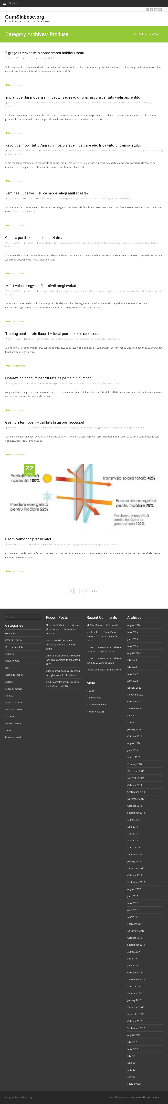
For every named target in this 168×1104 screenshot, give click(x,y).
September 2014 (136, 979)
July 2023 (132, 666)
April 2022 (132, 680)
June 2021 (132, 715)
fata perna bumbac (60, 383)
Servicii (8, 730)
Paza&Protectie (13, 709)
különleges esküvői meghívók (109, 291)
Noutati (9, 695)
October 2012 (134, 1021)
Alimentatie (11, 633)
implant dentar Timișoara (130, 102)
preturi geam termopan (134, 427)
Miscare (9, 681)
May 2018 (132, 833)
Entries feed (95, 697)
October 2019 (134, 785)
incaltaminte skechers (90, 243)
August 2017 (134, 889)
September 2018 (136, 812)
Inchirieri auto (12, 660)
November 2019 (136, 777)
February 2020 (135, 764)
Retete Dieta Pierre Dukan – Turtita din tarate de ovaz (102, 636)
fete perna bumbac (111, 383)
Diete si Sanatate (14, 647)
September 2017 (136, 882)
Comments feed (97, 704)
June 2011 (132, 1062)
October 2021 (134, 701)
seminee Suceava (85, 198)
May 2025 (132, 646)
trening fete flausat (59, 339)
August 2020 (134, 743)
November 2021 (136, 694)
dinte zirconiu (61, 102)
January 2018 (134, 861)
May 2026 (132, 632)
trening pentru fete (98, 339)
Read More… (12, 77)
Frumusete (11, 653)
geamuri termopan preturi (111, 427)
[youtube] (160, 10)
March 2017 (133, 916)
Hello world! (112, 625)
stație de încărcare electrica (53, 150)
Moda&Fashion (13, 688)
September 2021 (136, 708)
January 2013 (134, 1000)
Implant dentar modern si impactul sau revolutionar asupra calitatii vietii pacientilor (73, 97)
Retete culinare (13, 723)
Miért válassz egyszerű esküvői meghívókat (40, 286)
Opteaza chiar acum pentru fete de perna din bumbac (48, 378)
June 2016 (132, 965)
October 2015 (134, 972)
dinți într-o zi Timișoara (78, 102)
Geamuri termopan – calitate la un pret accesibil (44, 422)
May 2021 (132, 722)
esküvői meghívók (71, 291)
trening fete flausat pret (78, 339)
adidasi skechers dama (49, 243)
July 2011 (132, 1055)
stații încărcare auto (149, 150)
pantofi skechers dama (110, 243)
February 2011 (135, 1083)
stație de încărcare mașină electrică (81, 150)
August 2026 (134, 625)
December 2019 (135, 771)
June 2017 (132, 896)
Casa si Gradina (13, 639)
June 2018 (132, 826)
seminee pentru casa (67, 198)
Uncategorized (13, 737)
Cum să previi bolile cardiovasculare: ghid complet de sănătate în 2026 (63, 659)
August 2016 (134, 951)
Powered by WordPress (118, 1097)
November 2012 (136, 1014)
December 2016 (135, 930)
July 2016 (132, 958)
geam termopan (52, 427)
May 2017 (132, 903)
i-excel (141, 1097)
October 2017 (134, 875)
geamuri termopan (68, 427)
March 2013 (133, 986)
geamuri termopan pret (87, 427)
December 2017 (135, 868)
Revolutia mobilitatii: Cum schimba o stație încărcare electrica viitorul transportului (73, 145)
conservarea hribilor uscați (49, 58)
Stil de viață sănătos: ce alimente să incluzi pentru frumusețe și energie (63, 629)
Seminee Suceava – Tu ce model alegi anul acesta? (47, 193)
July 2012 (132, 1041)
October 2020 (134, 736)
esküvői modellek (87, 291)
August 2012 (134, 1034)
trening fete (44, 339)
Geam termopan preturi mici (28, 539)
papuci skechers (128, 243)
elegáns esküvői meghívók (50, 291)
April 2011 (132, 1076)
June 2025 (132, 639)
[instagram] (156, 10)
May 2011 (132, 1069)
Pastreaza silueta (14, 702)
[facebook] (147, 10)
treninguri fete (114, 339)
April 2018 (132, 840)
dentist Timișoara (46, 102)
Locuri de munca (14, 674)
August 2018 (134, 819)
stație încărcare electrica (108, 150)
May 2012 (132, 1048)
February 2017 (135, 923)
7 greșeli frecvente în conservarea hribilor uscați (44, 53)
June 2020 (132, 750)
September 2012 (136, 1028)
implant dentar (111, 102)
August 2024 (134, 652)
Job (7, 667)
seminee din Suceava (47, 198)
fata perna (46, 383)
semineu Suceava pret (120, 198)
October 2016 (134, 937)
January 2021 (134, 729)
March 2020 (133, 757)
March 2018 (133, 847)
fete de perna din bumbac (80, 383)
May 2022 (132, 673)
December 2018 (135, 798)
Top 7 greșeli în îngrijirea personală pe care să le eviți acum (60, 644)
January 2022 (134, 687)
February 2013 (135, 993)
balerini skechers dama (70, 243)
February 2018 (135, 854)
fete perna (97, 383)
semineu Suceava (101, 198)
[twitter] (151, 10)
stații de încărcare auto (130, 150)
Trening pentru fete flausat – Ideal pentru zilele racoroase (52, 334)
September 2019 (136, 791)
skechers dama (142, 243)
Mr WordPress (94, 625)
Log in (92, 690)
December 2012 (135, 1007)
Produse (28, 58)
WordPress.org (96, 711)
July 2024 (132, 659)
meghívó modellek (131, 291)
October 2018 (134, 805)
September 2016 (136, 944)
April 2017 (132, 910)
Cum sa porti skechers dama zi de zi (34, 238)
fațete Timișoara (96, 102)
